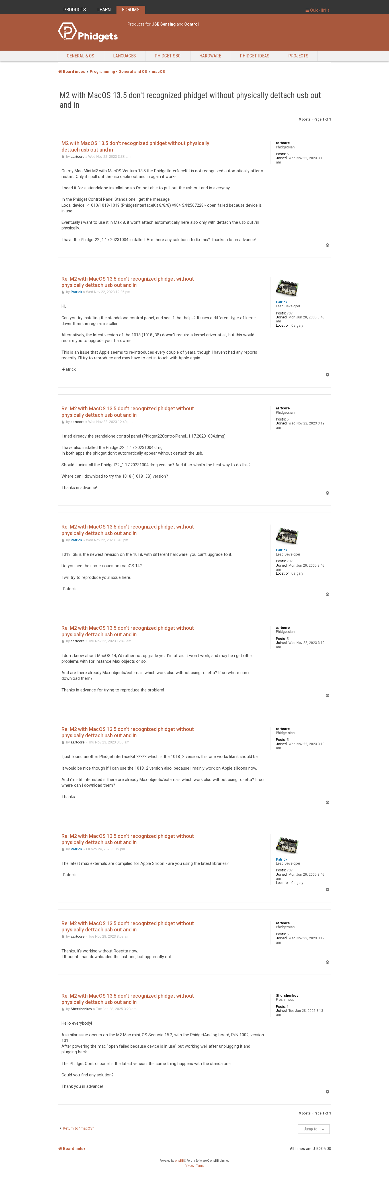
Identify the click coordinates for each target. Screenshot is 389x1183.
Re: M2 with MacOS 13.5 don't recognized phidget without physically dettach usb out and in (128, 282)
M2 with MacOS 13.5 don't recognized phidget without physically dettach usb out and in (190, 100)
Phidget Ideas (254, 56)
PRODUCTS (75, 10)
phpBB (179, 1160)
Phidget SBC (168, 56)
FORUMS (131, 10)
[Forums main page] (90, 32)
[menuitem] (189, 1166)
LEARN (104, 10)
